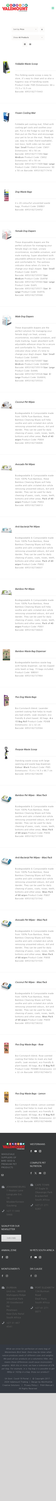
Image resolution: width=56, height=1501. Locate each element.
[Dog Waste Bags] (6, 190)
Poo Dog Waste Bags (25, 697)
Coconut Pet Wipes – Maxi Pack (31, 982)
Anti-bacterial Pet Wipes (27, 527)
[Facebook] (31, 1151)
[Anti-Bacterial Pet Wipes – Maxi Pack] (6, 856)
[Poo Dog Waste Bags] (6, 696)
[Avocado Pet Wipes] (6, 463)
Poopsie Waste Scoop (26, 749)
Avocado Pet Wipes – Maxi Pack (31, 920)
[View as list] (30, 44)
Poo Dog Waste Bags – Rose (29, 1045)
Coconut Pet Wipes (25, 402)
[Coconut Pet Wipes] (6, 401)
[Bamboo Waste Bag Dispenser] (6, 650)
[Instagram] (40, 1151)
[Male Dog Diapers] (6, 315)
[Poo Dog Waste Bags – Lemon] (6, 1092)
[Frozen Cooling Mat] (6, 112)
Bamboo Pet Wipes (24, 589)
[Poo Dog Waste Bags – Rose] (6, 1043)
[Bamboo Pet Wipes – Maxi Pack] (6, 794)
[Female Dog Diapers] (6, 230)
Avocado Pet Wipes (25, 464)
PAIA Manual (46, 1385)
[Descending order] (42, 29)
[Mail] (2, 1175)
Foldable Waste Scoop (26, 64)
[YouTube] (36, 1151)
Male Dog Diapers (24, 316)
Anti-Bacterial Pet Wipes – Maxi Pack (33, 858)
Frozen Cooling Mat (25, 113)
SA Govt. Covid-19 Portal (17, 1379)
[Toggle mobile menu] (53, 8)
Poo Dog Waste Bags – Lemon (30, 1094)
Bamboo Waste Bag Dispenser (30, 651)
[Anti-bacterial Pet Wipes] (6, 525)
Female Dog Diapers (25, 231)
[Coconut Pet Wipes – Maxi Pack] (6, 981)
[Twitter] (36, 1173)
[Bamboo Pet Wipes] (6, 588)
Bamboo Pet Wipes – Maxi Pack (31, 795)
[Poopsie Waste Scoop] (6, 748)
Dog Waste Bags (23, 192)
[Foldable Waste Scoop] (6, 62)
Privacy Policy (30, 1385)
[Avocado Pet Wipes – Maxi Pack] (6, 918)
